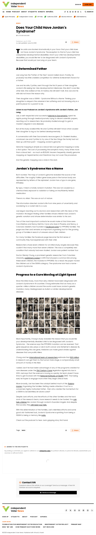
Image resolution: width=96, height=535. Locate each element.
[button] (5, 517)
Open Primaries (10, 17)
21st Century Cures (44, 370)
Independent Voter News (15, 532)
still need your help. (38, 405)
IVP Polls (40, 17)
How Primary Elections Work (28, 527)
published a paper (32, 258)
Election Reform (67, 17)
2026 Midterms (81, 17)
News (18, 23)
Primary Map (76, 524)
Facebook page (52, 227)
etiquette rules (44, 451)
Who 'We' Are (7, 527)
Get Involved (48, 527)
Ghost (36, 532)
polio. (43, 415)
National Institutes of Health (51, 376)
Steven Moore (23, 35)
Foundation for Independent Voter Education (22, 524)
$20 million (74, 357)
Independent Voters (26, 17)
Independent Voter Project (56, 524)
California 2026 (52, 17)
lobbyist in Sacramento (58, 115)
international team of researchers (43, 357)
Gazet (42, 532)
